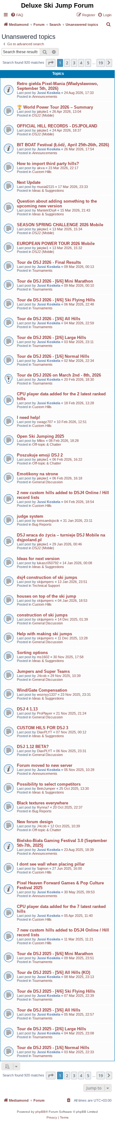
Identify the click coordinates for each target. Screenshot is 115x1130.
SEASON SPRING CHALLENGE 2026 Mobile (60, 224)
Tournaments (42, 270)
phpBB (40, 1111)
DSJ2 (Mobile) (43, 115)
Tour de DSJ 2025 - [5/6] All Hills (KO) (53, 972)
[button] (50, 63)
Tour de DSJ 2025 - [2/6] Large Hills (51, 1028)
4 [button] (81, 63)
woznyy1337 (47, 694)
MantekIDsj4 (46, 210)
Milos (41, 441)
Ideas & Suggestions (48, 190)
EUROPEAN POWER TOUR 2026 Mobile (56, 243)
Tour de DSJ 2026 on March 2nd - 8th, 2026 (59, 375)
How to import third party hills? (48, 163)
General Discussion (47, 482)
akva (41, 168)
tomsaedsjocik (48, 520)
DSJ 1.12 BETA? (33, 746)
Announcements (44, 96)
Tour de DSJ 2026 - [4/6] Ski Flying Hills (56, 300)
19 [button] (100, 63)
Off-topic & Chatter (46, 444)
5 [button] (88, 63)
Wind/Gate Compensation (42, 690)
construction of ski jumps (42, 615)
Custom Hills (42, 172)
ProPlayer (44, 713)
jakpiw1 (42, 111)
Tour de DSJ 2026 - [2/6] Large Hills (51, 337)
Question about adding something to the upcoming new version (57, 203)
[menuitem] (17, 15)
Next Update (28, 182)
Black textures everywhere (42, 803)
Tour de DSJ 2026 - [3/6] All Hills (48, 318)
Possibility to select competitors (49, 784)
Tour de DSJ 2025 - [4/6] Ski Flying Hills (56, 991)
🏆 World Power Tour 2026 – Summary (55, 107)
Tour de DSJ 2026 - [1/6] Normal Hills (53, 356)
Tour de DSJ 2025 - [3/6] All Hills (48, 1010)
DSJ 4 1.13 (27, 709)
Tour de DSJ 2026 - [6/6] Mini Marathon (55, 281)
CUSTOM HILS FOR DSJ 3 (42, 727)
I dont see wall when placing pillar (51, 864)
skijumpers (45, 582)
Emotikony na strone (37, 473)
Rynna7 (43, 807)
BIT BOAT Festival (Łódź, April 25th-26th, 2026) (63, 144)
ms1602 (43, 657)
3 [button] (74, 63)
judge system (30, 516)
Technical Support (46, 585)
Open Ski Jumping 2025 (40, 436)
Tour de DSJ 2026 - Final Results (49, 262)
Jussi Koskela (48, 93)
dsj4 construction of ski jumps (47, 577)
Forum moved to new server (44, 765)
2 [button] (67, 63)
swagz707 (45, 422)
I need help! (28, 417)
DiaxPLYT (44, 732)
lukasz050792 (48, 563)
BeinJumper (46, 788)
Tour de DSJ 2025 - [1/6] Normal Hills (53, 1047)
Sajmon (42, 868)
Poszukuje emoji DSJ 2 (40, 455)
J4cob (42, 676)
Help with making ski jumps (44, 633)
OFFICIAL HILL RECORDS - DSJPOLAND (57, 126)
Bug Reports (42, 524)
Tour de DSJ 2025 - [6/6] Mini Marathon (55, 953)
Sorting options (32, 652)
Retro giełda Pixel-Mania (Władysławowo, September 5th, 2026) (57, 86)
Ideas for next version (38, 558)
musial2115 (45, 187)
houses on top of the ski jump (46, 596)
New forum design (35, 821)
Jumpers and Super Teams (43, 671)
